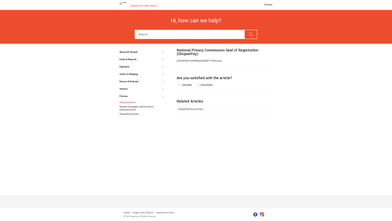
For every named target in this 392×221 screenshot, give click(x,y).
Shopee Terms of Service (143, 213)
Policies (127, 213)
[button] (141, 52)
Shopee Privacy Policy (165, 213)
